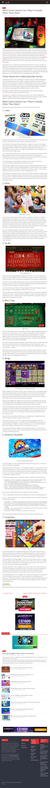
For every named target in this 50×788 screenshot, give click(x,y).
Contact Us (23, 745)
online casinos (11, 52)
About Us (23, 743)
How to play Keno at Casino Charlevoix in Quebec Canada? (23, 716)
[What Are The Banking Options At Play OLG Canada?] (5, 708)
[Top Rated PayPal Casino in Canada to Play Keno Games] (5, 687)
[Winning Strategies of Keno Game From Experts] (25, 636)
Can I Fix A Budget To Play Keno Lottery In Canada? (22, 695)
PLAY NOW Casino (35, 760)
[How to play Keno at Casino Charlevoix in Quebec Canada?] (5, 715)
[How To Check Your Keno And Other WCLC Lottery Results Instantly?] (5, 701)
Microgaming (5, 92)
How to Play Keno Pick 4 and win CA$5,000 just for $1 (22, 674)
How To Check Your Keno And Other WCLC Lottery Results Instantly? (25, 702)
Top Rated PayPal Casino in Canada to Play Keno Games (23, 688)
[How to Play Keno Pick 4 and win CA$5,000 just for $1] (5, 674)
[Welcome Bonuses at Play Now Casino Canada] (5, 681)
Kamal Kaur (14, 15)
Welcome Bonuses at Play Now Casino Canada (21, 681)
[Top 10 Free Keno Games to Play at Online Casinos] (5, 667)
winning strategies (13, 755)
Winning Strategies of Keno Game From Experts (18, 653)
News (4, 8)
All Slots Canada (7, 593)
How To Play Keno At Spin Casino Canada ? (35, 593)
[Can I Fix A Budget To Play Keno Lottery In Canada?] (5, 694)
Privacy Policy (24, 747)
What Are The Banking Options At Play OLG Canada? (22, 709)
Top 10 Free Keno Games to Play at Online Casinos (21, 667)
